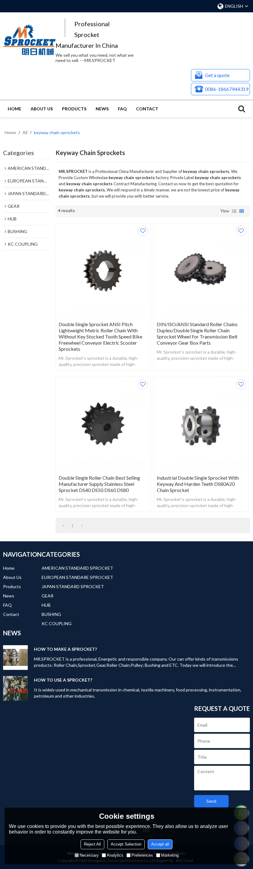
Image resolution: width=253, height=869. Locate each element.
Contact (147, 108)
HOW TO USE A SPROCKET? (63, 679)
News (102, 108)
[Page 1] (63, 525)
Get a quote (217, 75)
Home (14, 108)
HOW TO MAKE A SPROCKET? (65, 649)
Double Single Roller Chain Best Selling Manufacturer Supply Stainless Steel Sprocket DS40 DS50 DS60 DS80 (99, 484)
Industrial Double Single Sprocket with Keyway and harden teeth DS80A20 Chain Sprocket (198, 484)
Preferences (142, 855)
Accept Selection (126, 844)
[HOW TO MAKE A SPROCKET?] (15, 657)
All (25, 132)
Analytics (115, 855)
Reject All (92, 844)
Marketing (170, 855)
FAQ (122, 108)
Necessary (89, 855)
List (234, 211)
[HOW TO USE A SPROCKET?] (15, 688)
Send (211, 801)
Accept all (160, 844)
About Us (42, 108)
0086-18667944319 (226, 89)
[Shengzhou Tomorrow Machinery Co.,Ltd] (29, 40)
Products (74, 108)
